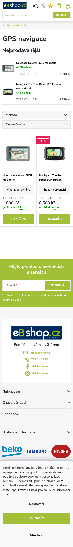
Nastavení (36, 504)
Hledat (61, 15)
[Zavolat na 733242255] (43, 5)
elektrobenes (40, 366)
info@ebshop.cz (40, 353)
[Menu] (67, 5)
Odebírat (57, 285)
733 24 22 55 (39, 359)
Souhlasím (36, 518)
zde (5, 494)
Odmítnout (37, 535)
